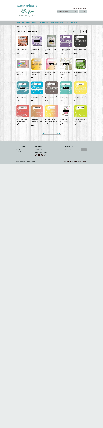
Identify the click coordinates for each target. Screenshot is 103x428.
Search (18, 149)
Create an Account (82, 8)
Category (25, 22)
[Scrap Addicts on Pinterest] (42, 155)
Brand (34, 22)
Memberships (44, 22)
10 (57, 133)
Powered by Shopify (31, 161)
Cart (83, 11)
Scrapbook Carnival (57, 22)
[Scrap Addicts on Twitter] (36, 155)
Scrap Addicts (22, 161)
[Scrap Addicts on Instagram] (45, 155)
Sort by (65, 31)
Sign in (74, 8)
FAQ (67, 22)
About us (74, 22)
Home (18, 22)
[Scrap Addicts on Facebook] (39, 155)
